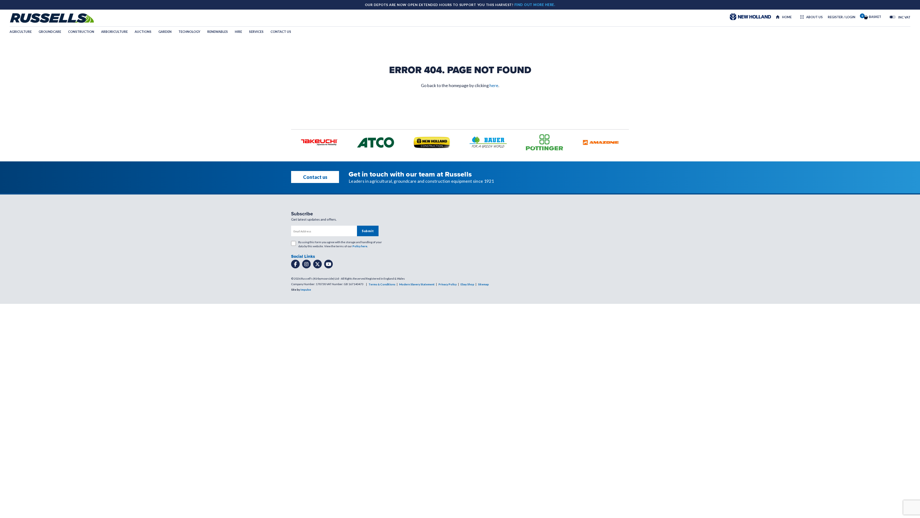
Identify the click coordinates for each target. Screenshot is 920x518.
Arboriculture (114, 32)
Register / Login (841, 17)
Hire (238, 32)
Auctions (143, 32)
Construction (81, 32)
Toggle (892, 17)
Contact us (280, 32)
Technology (189, 32)
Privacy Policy (447, 284)
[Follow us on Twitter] (317, 264)
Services (256, 32)
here (493, 85)
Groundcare (50, 32)
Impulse (305, 289)
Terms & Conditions (381, 284)
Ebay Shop (467, 284)
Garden (165, 32)
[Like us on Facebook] (295, 264)
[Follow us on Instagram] (306, 264)
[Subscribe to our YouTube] (328, 264)
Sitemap (483, 284)
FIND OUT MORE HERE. (534, 5)
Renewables (217, 32)
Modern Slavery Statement (417, 284)
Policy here (359, 246)
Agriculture (21, 32)
